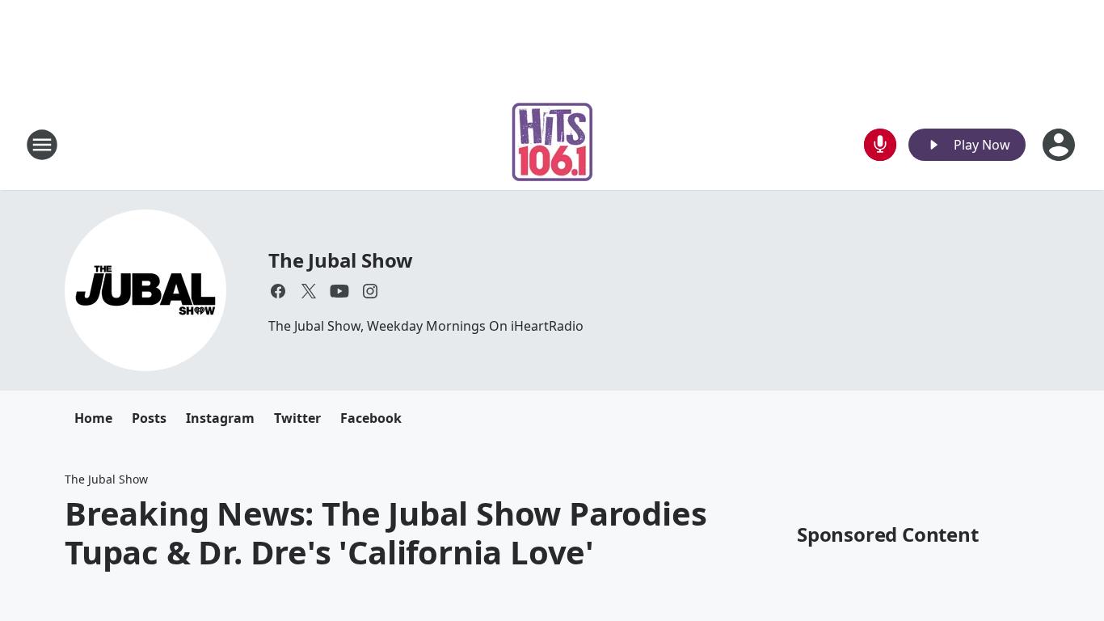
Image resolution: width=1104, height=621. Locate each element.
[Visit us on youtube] (339, 291)
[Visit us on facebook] (278, 291)
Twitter (297, 418)
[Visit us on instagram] (370, 291)
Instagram (220, 418)
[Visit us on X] (308, 291)
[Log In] (1060, 145)
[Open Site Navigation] (42, 145)
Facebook (371, 418)
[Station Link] (552, 144)
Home (93, 418)
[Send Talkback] (880, 145)
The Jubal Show (340, 260)
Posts (149, 418)
